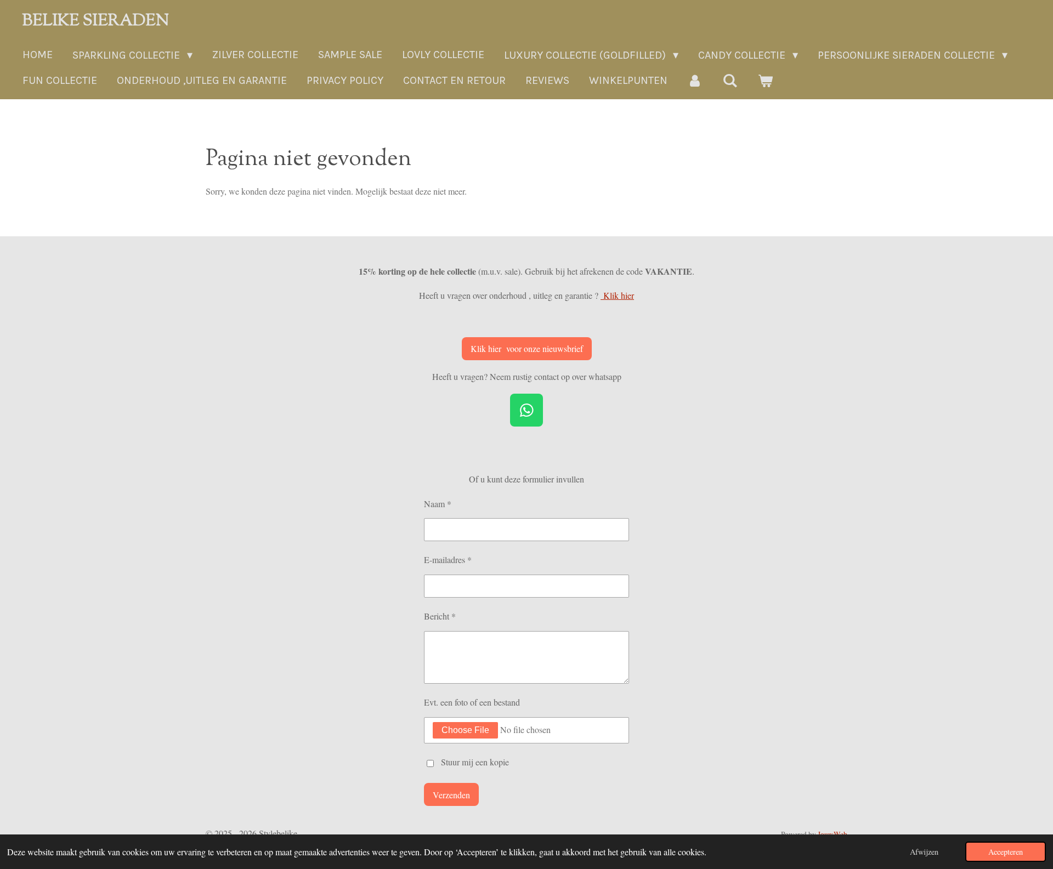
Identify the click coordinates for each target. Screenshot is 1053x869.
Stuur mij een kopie (475, 762)
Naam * (437, 503)
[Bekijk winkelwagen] (765, 81)
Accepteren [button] (1005, 852)
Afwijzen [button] (924, 852)
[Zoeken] (730, 81)
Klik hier (617, 295)
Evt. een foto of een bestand (472, 702)
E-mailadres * (448, 559)
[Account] (695, 81)
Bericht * (440, 616)
